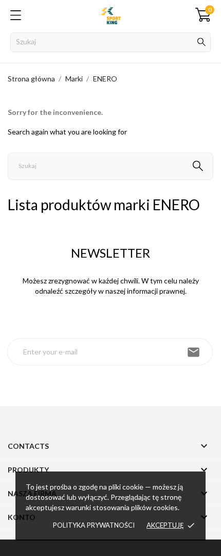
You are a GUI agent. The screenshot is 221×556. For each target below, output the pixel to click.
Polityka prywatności (94, 525)
